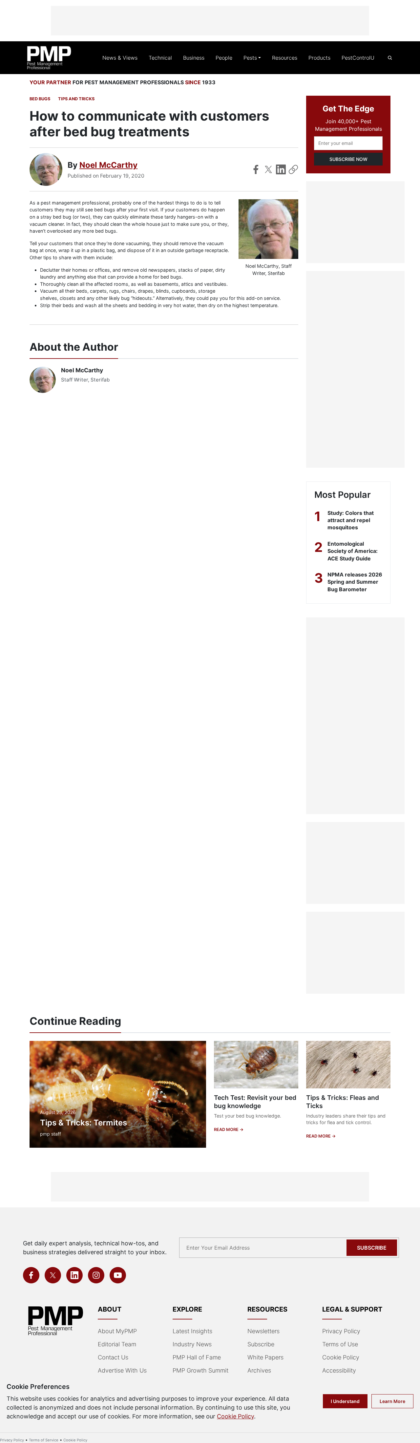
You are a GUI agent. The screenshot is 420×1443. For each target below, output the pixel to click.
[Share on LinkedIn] (281, 169)
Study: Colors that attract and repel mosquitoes (350, 520)
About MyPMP (117, 1331)
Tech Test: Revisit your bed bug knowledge (255, 1102)
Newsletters (263, 1331)
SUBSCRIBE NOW (348, 159)
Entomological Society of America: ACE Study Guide (352, 551)
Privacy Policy (341, 1331)
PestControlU (358, 57)
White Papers (265, 1357)
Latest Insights (192, 1331)
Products (319, 57)
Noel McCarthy (108, 165)
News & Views (119, 57)
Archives (259, 1370)
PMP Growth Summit (200, 1370)
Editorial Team (117, 1344)
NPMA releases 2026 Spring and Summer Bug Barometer (354, 582)
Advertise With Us (122, 1370)
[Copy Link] (293, 169)
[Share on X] (268, 169)
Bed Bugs (40, 98)
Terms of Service (43, 1440)
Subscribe (372, 1247)
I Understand (345, 1401)
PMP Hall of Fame (197, 1357)
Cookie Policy (340, 1357)
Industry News (192, 1344)
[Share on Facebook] (256, 169)
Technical (160, 57)
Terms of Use (340, 1344)
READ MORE (227, 1129)
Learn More (392, 1401)
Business (193, 57)
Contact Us (113, 1357)
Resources (284, 57)
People (224, 57)
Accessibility (339, 1370)
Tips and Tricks (76, 98)
